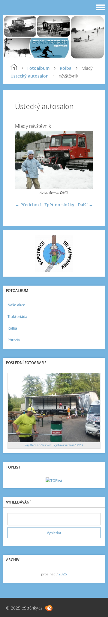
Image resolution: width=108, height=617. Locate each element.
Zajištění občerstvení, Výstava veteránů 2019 (54, 445)
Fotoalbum (38, 68)
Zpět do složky (59, 204)
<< (14, 574)
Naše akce (16, 304)
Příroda (14, 339)
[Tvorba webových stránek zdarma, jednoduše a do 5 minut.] (48, 608)
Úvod (13, 67)
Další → (85, 204)
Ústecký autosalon (29, 76)
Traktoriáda (17, 316)
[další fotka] (83, 160)
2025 (62, 574)
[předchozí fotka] (25, 160)
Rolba (65, 68)
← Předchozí (28, 204)
